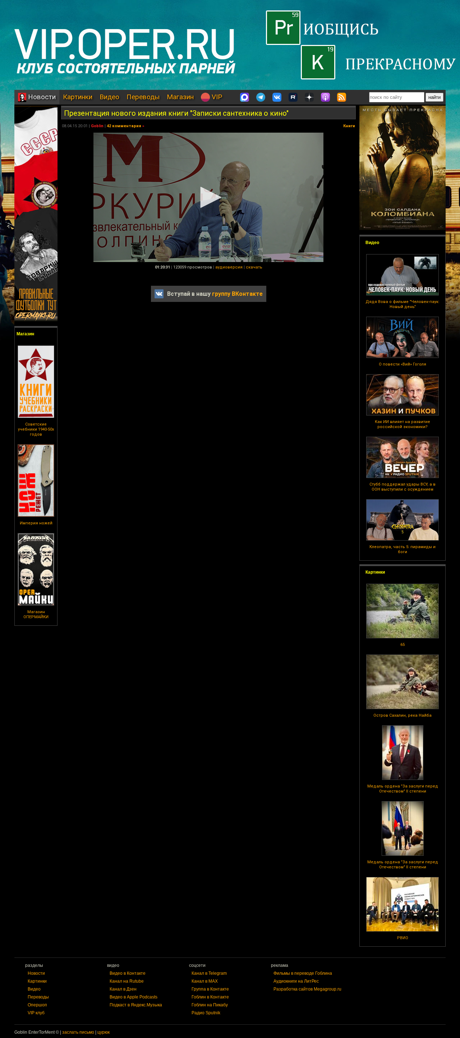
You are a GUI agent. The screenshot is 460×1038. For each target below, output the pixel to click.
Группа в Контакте (210, 989)
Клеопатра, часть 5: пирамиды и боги (402, 549)
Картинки (77, 97)
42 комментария (124, 126)
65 (402, 644)
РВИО (402, 938)
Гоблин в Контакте (210, 997)
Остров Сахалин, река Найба (402, 715)
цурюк (103, 1032)
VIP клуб (36, 1012)
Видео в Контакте (128, 973)
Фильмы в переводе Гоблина (302, 973)
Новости (41, 97)
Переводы (143, 97)
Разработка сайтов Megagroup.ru (307, 989)
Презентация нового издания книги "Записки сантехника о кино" (176, 113)
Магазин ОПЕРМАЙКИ (36, 614)
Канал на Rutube (127, 981)
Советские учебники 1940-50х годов (36, 429)
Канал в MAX (205, 981)
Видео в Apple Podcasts (133, 997)
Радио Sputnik (206, 1012)
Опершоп (37, 1004)
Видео (109, 97)
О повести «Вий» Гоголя (402, 364)
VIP (216, 97)
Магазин (180, 97)
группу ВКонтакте (237, 293)
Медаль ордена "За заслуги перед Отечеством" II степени (402, 789)
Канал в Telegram (209, 973)
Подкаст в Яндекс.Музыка (136, 1004)
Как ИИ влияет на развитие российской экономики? (402, 424)
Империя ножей (36, 523)
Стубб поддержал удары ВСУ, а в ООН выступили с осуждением (402, 487)
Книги (349, 126)
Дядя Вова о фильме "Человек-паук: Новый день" (402, 304)
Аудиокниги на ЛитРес (296, 981)
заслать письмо (78, 1032)
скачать (254, 267)
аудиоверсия (229, 267)
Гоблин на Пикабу (210, 1004)
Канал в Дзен (123, 989)
